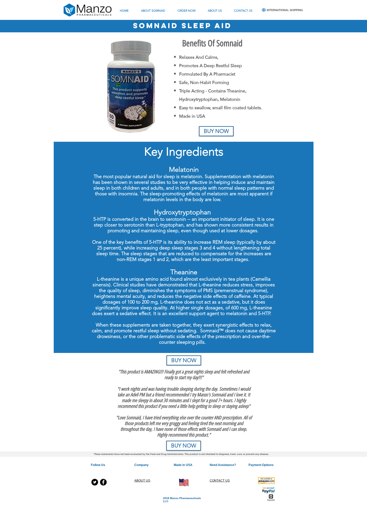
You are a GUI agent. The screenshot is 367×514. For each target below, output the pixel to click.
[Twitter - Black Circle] (94, 482)
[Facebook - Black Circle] (103, 482)
